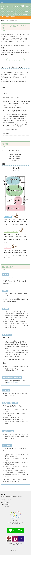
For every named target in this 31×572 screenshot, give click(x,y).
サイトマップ (20, 550)
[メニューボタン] (29, 1)
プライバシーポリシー (12, 550)
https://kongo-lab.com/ (13, 382)
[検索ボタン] (26, 1)
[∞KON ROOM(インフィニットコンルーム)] (2, 1)
